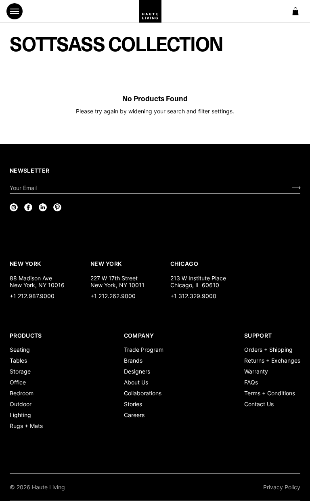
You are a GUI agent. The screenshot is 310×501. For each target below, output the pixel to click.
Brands (133, 360)
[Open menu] (14, 11)
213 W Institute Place (198, 278)
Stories (133, 404)
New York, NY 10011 (117, 285)
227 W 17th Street (114, 278)
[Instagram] (14, 207)
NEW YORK (26, 263)
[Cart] (295, 11)
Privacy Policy (281, 487)
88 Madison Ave (31, 278)
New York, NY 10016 (37, 285)
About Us (136, 382)
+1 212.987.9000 (32, 295)
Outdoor (20, 404)
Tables (18, 360)
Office (18, 382)
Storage (20, 371)
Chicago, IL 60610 (194, 285)
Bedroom (22, 393)
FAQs (251, 382)
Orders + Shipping (268, 349)
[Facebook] (28, 207)
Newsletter (30, 170)
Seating (20, 349)
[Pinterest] (57, 207)
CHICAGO (184, 263)
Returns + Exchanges (272, 360)
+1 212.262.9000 (113, 295)
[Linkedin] (43, 207)
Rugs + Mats (26, 425)
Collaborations (142, 393)
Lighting (20, 414)
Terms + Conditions (269, 393)
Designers (137, 371)
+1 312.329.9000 (193, 295)
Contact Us (259, 404)
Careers (134, 414)
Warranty (256, 371)
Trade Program (143, 349)
